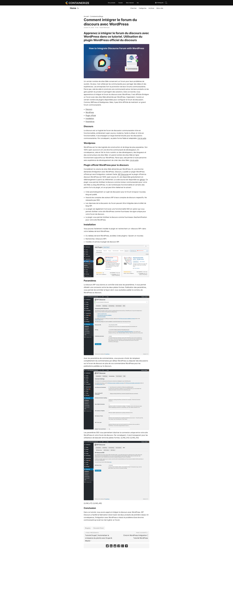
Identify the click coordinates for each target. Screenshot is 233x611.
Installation (90, 118)
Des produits (111, 2)
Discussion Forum (98, 528)
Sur (138, 2)
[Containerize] (77, 2)
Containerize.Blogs (96, 16)
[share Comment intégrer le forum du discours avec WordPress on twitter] (107, 546)
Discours (89, 109)
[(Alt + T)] (78, 8)
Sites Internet (130, 2)
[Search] (166, 2)
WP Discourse (123, 174)
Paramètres (90, 122)
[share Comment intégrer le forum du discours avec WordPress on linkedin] (111, 546)
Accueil (86, 16)
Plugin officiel (91, 115)
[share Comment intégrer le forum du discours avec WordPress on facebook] (118, 546)
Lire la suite (142, 138)
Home (73, 8)
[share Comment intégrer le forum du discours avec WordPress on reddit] (115, 546)
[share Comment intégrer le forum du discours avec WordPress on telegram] (126, 546)
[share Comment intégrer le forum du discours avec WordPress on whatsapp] (122, 546)
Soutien (120, 2)
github (142, 180)
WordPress (90, 112)
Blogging (87, 528)
